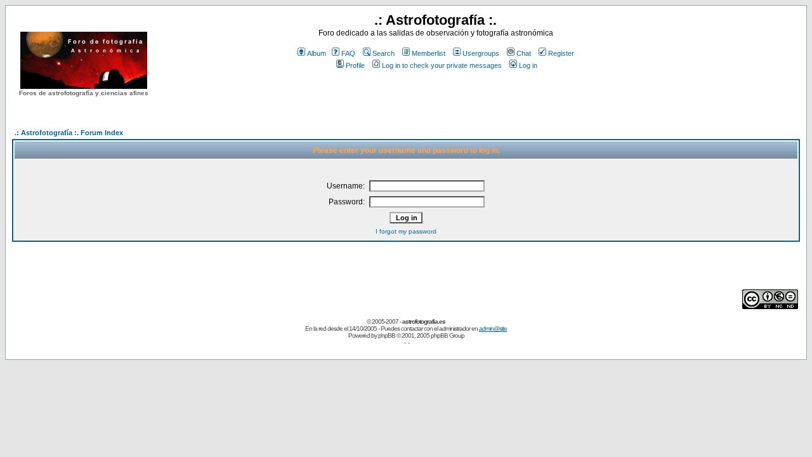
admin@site (493, 328)
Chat (523, 53)
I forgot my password (406, 231)
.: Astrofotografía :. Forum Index (69, 132)
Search (383, 53)
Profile (355, 65)
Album (316, 53)
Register (561, 53)
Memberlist (428, 53)
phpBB (386, 335)
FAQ (348, 53)
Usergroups (480, 53)
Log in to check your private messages (442, 65)
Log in (528, 65)
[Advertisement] (435, 95)
